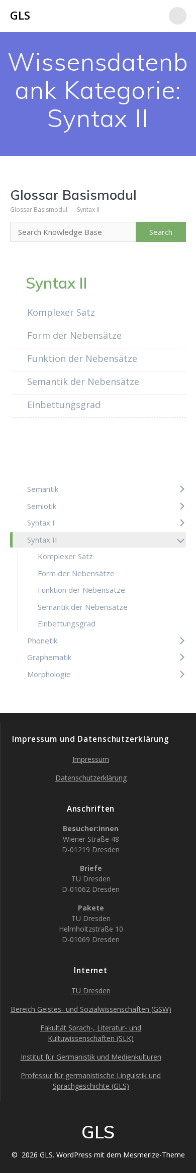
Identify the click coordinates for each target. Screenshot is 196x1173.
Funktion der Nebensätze (81, 358)
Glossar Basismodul (38, 209)
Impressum (90, 759)
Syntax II (88, 209)
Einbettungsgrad (63, 405)
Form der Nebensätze (73, 335)
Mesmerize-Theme (154, 1154)
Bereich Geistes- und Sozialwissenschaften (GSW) (91, 1009)
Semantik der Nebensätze (82, 381)
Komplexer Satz (60, 312)
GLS (20, 15)
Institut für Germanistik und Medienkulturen (91, 1057)
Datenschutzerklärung (91, 778)
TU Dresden (91, 990)
